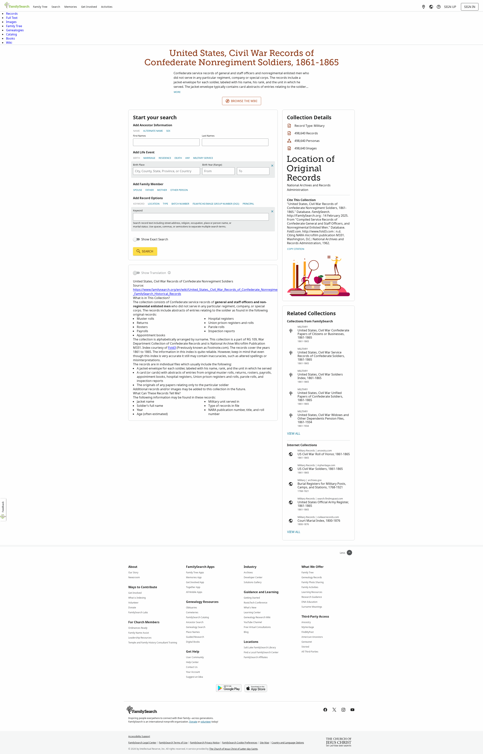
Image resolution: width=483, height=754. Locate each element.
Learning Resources (311, 592)
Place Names (193, 632)
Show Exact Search (154, 239)
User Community (195, 657)
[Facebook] (325, 709)
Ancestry (306, 622)
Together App (193, 587)
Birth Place (139, 164)
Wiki (9, 43)
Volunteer (133, 602)
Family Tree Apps (195, 572)
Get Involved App (195, 582)
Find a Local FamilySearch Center (261, 652)
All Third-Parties (309, 651)
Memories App (194, 577)
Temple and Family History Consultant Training (152, 642)
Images (11, 22)
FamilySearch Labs (138, 612)
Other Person (179, 190)
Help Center (192, 662)
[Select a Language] (431, 7)
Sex (168, 130)
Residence (165, 158)
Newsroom (134, 577)
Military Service (203, 158)
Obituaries (191, 607)
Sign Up (450, 7)
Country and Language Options (287, 742)
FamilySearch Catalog (197, 617)
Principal (248, 203)
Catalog (11, 34)
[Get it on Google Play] (229, 688)
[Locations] (423, 7)
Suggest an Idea (194, 676)
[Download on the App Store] (256, 688)
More (177, 92)
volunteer (206, 721)
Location (153, 203)
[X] (334, 709)
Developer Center (253, 577)
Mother (162, 190)
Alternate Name (153, 130)
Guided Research (195, 637)
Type (165, 203)
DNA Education (309, 601)
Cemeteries (192, 612)
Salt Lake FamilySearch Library (260, 647)
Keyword (139, 203)
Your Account (193, 672)
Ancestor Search (194, 622)
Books (10, 38)
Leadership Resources (140, 637)
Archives (248, 572)
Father (149, 190)
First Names (139, 135)
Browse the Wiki (244, 101)
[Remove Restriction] (272, 211)
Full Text (12, 18)
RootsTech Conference (255, 602)
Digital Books (193, 641)
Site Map (264, 742)
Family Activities (309, 587)
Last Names (208, 135)
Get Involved (89, 6)
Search (56, 6)
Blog (246, 632)
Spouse (137, 190)
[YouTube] (352, 709)
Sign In (469, 7)
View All (293, 433)
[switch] (136, 239)
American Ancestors (312, 637)
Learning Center (252, 612)
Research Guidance (311, 597)
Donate (132, 607)
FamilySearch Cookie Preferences (239, 742)
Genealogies (15, 30)
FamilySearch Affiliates (256, 657)
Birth (136, 158)
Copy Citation (295, 249)
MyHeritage (307, 627)
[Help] (438, 7)
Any (187, 158)
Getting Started (252, 597)
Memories (70, 6)
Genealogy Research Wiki (257, 617)
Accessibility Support (139, 736)
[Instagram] (343, 709)
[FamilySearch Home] (17, 5)
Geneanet (306, 641)
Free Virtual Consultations (257, 627)
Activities (106, 6)
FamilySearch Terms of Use (173, 742)
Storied (305, 646)
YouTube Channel (253, 622)
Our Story (133, 572)
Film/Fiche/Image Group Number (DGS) (216, 203)
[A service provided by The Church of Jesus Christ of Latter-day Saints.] (339, 742)
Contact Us (192, 667)
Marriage (149, 158)
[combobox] (166, 171)
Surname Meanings (311, 606)
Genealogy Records (311, 577)
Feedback (3, 507)
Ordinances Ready (137, 627)
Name (136, 130)
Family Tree (40, 6)
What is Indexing (137, 597)
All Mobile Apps (194, 592)
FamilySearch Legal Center (142, 742)
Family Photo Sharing (312, 582)
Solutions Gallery (252, 582)
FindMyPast (307, 632)
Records (12, 13)
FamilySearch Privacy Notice (205, 742)
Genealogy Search (195, 627)
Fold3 (172, 348)
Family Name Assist (138, 632)
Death (178, 158)
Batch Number (180, 203)
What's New (250, 607)
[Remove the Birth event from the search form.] (272, 165)
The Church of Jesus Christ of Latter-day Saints (233, 748)
